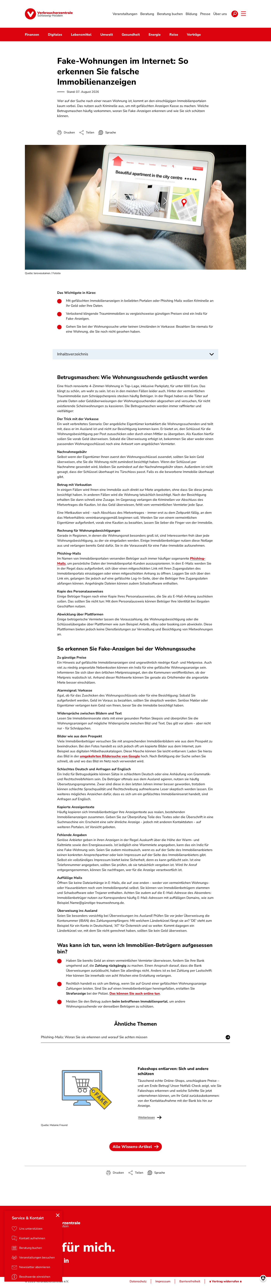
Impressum (162, 1281)
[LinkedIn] (66, 1260)
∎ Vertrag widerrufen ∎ (225, 1281)
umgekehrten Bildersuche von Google (110, 756)
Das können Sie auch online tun (135, 993)
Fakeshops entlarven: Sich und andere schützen (173, 1071)
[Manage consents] (263, 1278)
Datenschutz (138, 1281)
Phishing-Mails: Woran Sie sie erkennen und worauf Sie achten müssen (94, 1037)
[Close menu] (57, 1215)
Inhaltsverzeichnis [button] (72, 354)
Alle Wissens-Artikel (132, 1146)
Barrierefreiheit (189, 1281)
